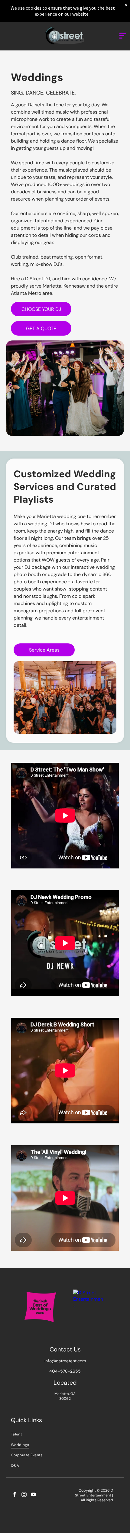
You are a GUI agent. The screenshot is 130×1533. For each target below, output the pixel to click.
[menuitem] (65, 1434)
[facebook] (14, 1495)
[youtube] (33, 1495)
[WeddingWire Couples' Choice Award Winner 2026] (88, 1293)
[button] (123, 36)
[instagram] (24, 1495)
